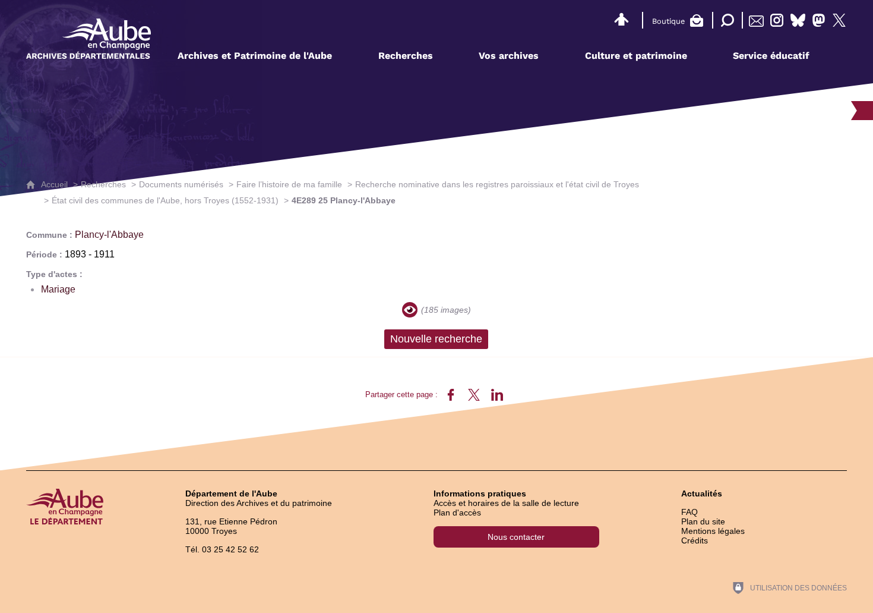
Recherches (103, 184)
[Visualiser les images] (409, 309)
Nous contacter (516, 537)
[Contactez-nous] (756, 20)
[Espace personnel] (622, 18)
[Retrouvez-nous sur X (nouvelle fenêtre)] (839, 20)
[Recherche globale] (725, 20)
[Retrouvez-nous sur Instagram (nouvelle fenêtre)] (777, 20)
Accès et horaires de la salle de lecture (506, 503)
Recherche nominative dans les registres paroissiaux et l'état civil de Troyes (497, 184)
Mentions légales (713, 531)
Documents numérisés (181, 184)
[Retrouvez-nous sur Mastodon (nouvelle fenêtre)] (818, 20)
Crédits (694, 540)
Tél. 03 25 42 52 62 (222, 549)
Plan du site (703, 521)
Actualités (701, 493)
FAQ (689, 512)
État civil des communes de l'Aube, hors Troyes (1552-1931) (165, 200)
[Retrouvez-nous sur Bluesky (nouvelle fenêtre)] (797, 20)
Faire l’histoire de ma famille (289, 184)
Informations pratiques (480, 493)
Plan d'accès (457, 512)
